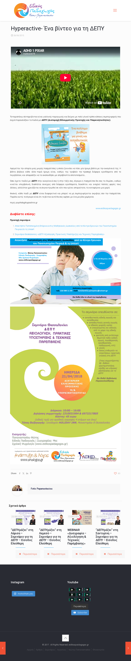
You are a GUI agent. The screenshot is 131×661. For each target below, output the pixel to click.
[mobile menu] (115, 10)
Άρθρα (39, 649)
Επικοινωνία (98, 649)
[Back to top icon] (65, 638)
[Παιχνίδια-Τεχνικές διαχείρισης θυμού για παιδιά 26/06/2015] (128, 648)
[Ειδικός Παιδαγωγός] (34, 10)
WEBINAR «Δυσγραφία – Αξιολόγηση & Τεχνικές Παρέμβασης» (76, 536)
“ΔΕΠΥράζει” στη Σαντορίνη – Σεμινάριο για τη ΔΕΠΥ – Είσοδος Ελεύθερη (107, 536)
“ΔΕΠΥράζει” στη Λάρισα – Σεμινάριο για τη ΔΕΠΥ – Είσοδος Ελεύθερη (22, 536)
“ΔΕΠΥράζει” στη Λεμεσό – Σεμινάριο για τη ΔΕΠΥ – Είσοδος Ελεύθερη (50, 536)
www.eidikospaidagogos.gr (108, 208)
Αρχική (30, 649)
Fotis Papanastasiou (41, 488)
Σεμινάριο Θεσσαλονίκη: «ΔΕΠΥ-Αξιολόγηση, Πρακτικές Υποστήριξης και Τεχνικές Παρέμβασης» (59, 234)
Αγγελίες (61, 649)
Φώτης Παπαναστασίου (79, 649)
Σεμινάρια (50, 649)
